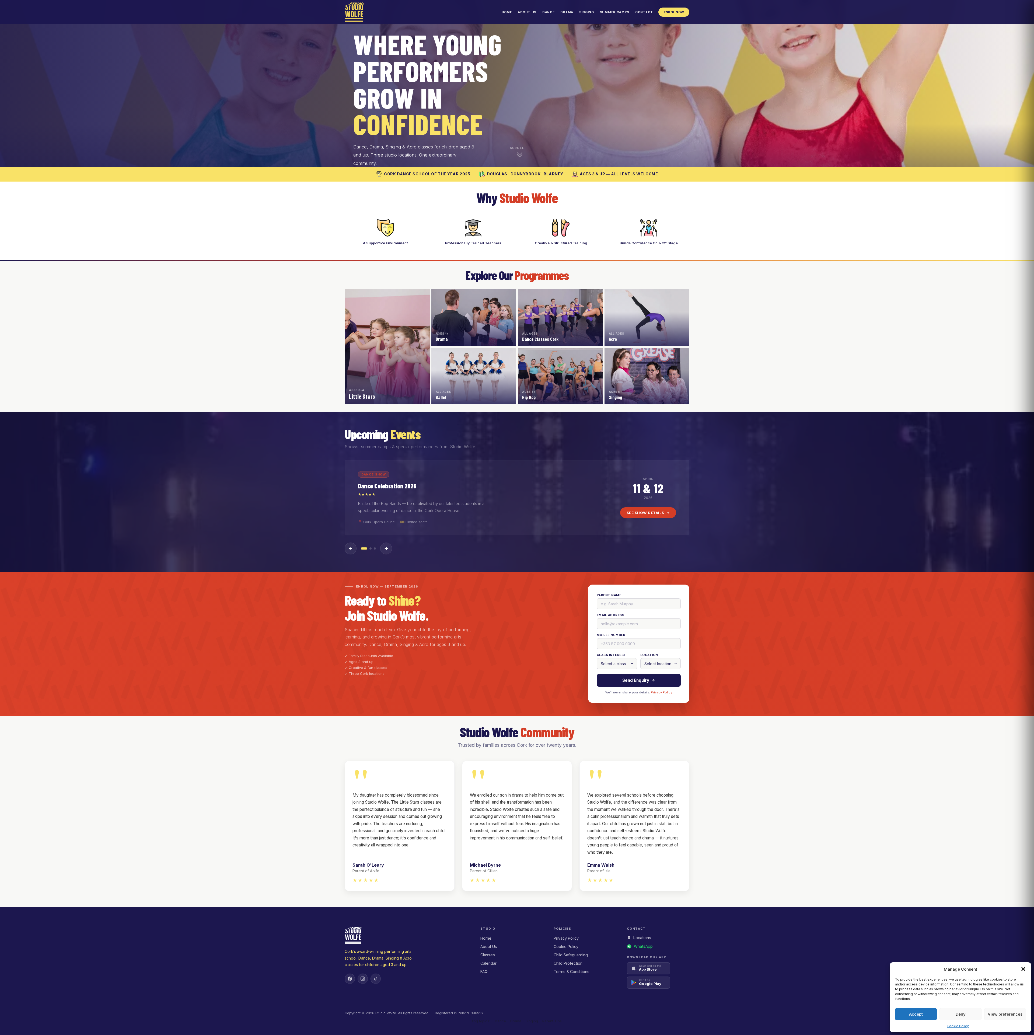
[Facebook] (350, 979)
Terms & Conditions (571, 971)
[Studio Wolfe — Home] (354, 12)
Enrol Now (674, 12)
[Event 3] (375, 548)
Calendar (488, 963)
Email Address (610, 615)
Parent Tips (552, 1021)
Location (649, 655)
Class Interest (611, 655)
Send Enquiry (635, 680)
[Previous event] (351, 548)
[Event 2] (370, 548)
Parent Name (609, 595)
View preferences (1005, 1014)
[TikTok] (376, 979)
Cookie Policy (958, 1026)
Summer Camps (614, 12)
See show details (645, 512)
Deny (961, 1014)
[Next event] (386, 548)
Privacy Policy (661, 692)
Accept (916, 1014)
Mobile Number (611, 635)
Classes (487, 955)
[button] (1023, 969)
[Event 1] (364, 548)
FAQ (484, 971)
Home (507, 12)
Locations (642, 937)
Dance (548, 12)
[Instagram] (363, 979)
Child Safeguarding (571, 955)
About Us (527, 12)
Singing (586, 12)
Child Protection (568, 963)
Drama (566, 12)
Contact (644, 12)
